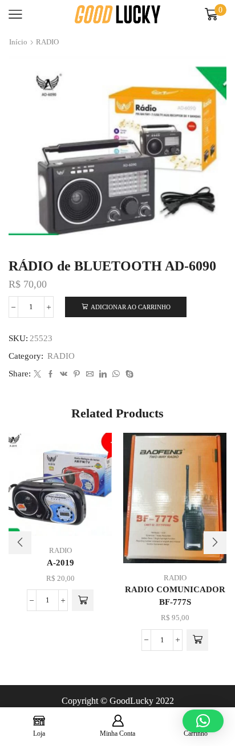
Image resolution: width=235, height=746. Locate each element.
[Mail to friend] (89, 374)
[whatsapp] (116, 374)
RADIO (47, 42)
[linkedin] (103, 374)
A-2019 (60, 562)
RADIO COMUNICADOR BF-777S (175, 595)
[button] (83, 600)
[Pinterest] (76, 374)
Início (18, 42)
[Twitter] (37, 374)
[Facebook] (50, 374)
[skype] (128, 374)
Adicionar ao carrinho (131, 307)
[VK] (63, 374)
